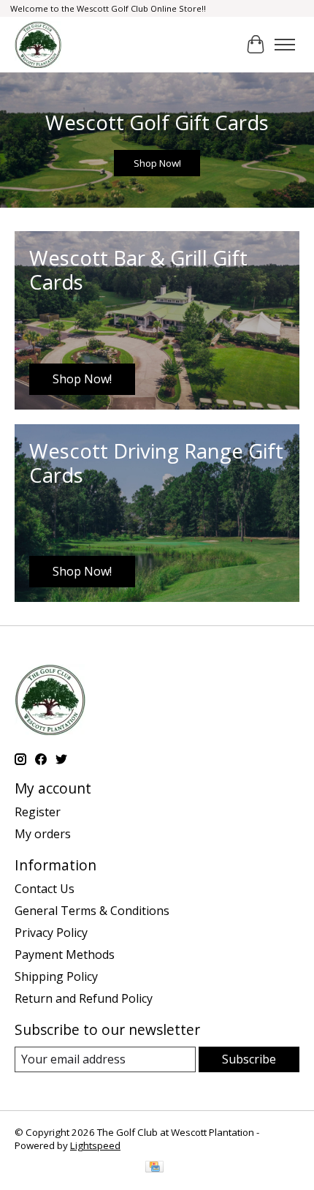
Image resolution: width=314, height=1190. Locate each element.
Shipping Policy (56, 976)
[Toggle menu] (284, 44)
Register (38, 812)
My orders (43, 834)
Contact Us (44, 889)
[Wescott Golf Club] (38, 44)
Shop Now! (157, 163)
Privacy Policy (51, 932)
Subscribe (249, 1059)
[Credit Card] (154, 1168)
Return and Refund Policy (84, 998)
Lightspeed (95, 1145)
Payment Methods (65, 954)
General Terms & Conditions (92, 911)
